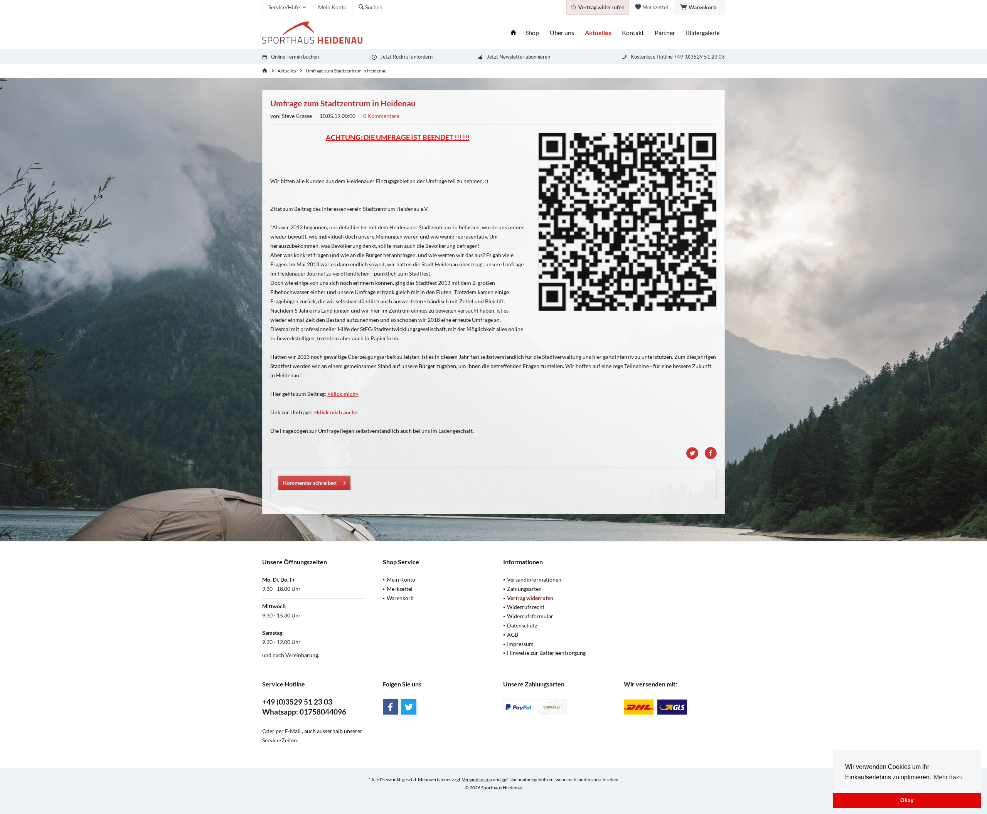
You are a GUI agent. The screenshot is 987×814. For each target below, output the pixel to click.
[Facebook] (390, 707)
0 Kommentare (381, 116)
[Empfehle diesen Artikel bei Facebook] (710, 453)
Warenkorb (400, 598)
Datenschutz (522, 625)
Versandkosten (477, 779)
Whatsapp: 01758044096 (304, 711)
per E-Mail (288, 731)
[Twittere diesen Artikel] (695, 453)
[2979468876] (627, 222)
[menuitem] (699, 7)
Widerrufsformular (530, 616)
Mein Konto (401, 579)
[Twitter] (408, 707)
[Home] (513, 33)
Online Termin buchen (295, 57)
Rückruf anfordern (413, 57)
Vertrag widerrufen (530, 598)
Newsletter (511, 57)
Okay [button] (907, 800)
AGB (512, 634)
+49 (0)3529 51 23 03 (297, 701)
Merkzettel (400, 588)
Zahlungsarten (524, 588)
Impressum (520, 644)
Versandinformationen (534, 579)
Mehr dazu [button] (948, 777)
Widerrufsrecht (525, 607)
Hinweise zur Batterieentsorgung (546, 652)
